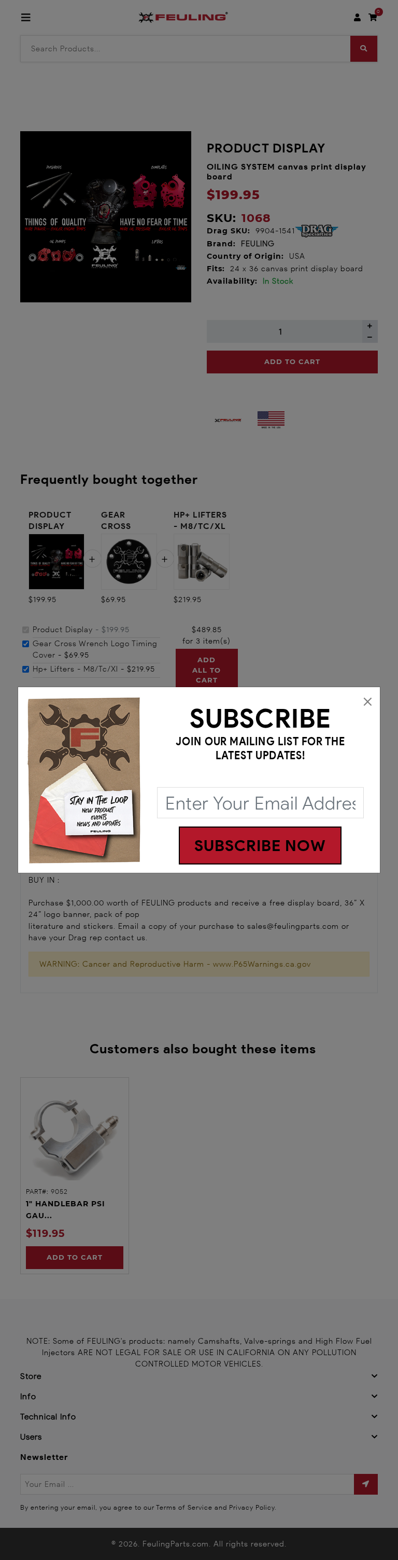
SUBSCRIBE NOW (260, 845)
